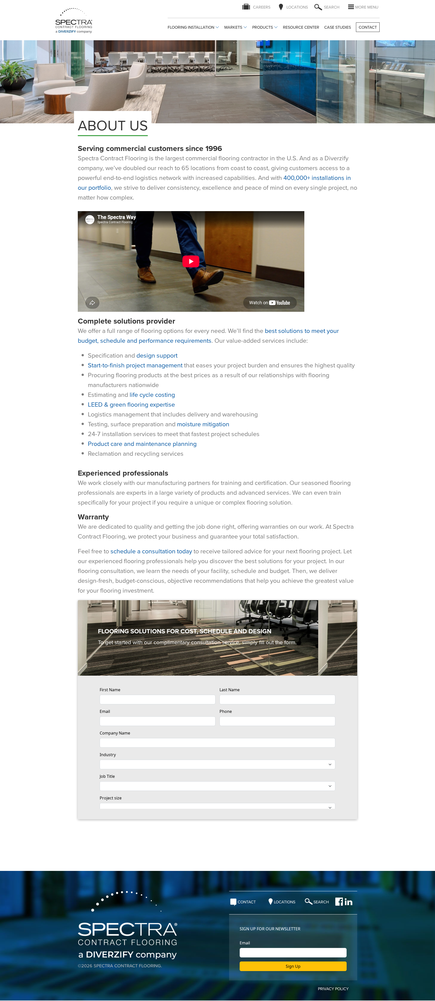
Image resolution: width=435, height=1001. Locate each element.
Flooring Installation (191, 27)
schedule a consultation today (151, 551)
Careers (261, 7)
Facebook (339, 902)
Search (321, 902)
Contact (368, 27)
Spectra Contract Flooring (78, 20)
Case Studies (337, 27)
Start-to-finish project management (135, 365)
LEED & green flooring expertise (131, 404)
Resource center (301, 27)
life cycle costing (152, 394)
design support (156, 355)
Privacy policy (333, 989)
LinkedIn (348, 902)
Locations (297, 7)
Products (262, 27)
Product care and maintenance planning (142, 443)
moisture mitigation (203, 423)
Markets (233, 27)
